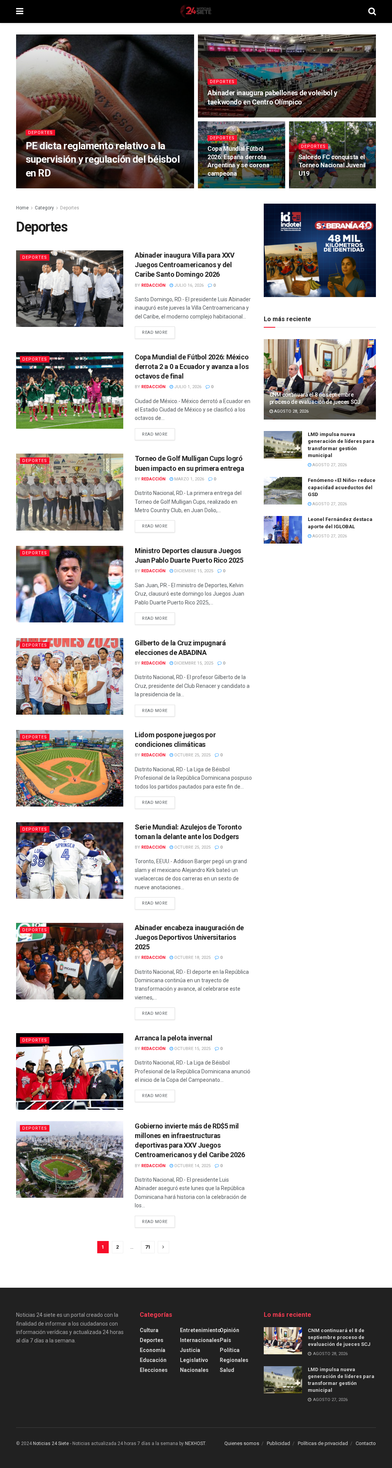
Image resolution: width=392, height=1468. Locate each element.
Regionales (234, 1360)
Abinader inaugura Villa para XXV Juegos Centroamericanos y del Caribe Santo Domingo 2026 (184, 264)
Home (22, 208)
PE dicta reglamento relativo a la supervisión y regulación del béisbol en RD (103, 159)
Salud (227, 1370)
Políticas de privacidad (323, 1443)
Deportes (40, 132)
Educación (153, 1360)
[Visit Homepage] (196, 11)
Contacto (366, 1443)
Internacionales (200, 1340)
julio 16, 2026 (188, 285)
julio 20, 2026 (226, 116)
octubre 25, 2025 (192, 755)
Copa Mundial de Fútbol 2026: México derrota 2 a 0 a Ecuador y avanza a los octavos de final (191, 366)
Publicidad (278, 1443)
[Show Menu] (19, 11)
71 (147, 1247)
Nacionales (194, 1370)
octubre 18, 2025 (192, 957)
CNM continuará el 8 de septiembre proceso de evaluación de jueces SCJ (339, 1337)
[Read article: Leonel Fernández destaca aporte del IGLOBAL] (283, 530)
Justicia (190, 1350)
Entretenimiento (200, 1330)
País (225, 1340)
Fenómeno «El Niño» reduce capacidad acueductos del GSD (342, 487)
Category (44, 208)
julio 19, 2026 (226, 187)
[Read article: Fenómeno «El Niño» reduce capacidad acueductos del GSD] (283, 491)
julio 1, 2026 (187, 386)
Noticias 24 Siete (51, 1443)
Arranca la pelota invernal (173, 1038)
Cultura (149, 1330)
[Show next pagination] (163, 1247)
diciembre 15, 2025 (193, 570)
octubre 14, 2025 (192, 1165)
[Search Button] (372, 11)
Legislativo (194, 1360)
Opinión (229, 1330)
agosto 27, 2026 (82, 187)
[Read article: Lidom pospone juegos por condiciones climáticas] (69, 768)
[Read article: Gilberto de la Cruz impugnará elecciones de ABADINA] (69, 676)
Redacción (44, 187)
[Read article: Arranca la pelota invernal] (69, 1071)
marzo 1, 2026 (188, 479)
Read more (158, 332)
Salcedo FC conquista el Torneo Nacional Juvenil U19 (332, 165)
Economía (152, 1350)
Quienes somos (241, 1443)
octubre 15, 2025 (192, 1048)
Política (230, 1350)
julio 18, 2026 (317, 187)
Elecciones (154, 1370)
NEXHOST (195, 1443)
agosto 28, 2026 (291, 411)
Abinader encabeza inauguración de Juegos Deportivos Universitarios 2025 (189, 937)
